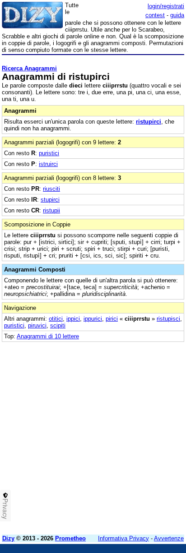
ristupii (51, 210)
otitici (56, 318)
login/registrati (166, 6)
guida (177, 15)
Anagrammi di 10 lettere (48, 336)
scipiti (57, 325)
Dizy (8, 538)
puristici (49, 153)
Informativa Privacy (123, 538)
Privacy (5, 508)
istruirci (48, 164)
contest (155, 15)
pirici (112, 318)
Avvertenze (169, 538)
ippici (73, 318)
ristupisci (168, 318)
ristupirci (148, 121)
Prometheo (70, 538)
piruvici (37, 325)
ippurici (93, 318)
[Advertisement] (93, 435)
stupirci (50, 199)
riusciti (51, 188)
